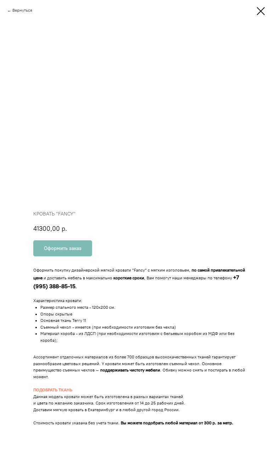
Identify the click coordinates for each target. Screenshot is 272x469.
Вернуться (22, 10)
